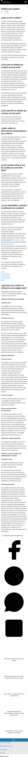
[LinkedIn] (14, 640)
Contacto (2, 753)
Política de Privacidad (6, 746)
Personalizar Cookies (18, 240)
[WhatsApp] (14, 614)
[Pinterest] (14, 588)
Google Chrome (5, 274)
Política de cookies (5, 742)
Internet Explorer (6, 276)
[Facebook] (14, 562)
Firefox (3, 272)
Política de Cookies (8, 244)
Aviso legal (3, 749)
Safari (3, 280)
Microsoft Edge (5, 278)
